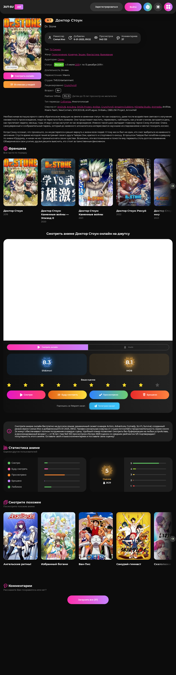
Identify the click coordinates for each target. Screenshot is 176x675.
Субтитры (65, 101)
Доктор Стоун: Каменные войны (91, 212)
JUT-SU (12, 6)
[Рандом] (147, 7)
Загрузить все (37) (88, 599)
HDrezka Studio (142, 107)
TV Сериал (55, 49)
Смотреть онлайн (24, 76)
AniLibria (71, 107)
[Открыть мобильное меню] (168, 7)
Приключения (59, 54)
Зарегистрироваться (106, 7)
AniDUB (61, 107)
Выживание (106, 54)
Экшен (81, 54)
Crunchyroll (70, 85)
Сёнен (61, 59)
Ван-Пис (84, 564)
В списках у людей (24, 84)
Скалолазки (162, 564)
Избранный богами (54, 564)
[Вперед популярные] (173, 539)
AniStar (96, 107)
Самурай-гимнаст (128, 564)
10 (163, 385)
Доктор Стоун (13, 210)
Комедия (72, 54)
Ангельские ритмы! (17, 564)
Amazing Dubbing (123, 107)
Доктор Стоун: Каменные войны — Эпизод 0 (55, 214)
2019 (77, 64)
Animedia (157, 107)
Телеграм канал (106, 406)
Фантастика (92, 54)
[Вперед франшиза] (173, 186)
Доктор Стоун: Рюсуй (131, 210)
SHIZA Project (84, 107)
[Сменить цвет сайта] (158, 7)
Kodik (130, 347)
